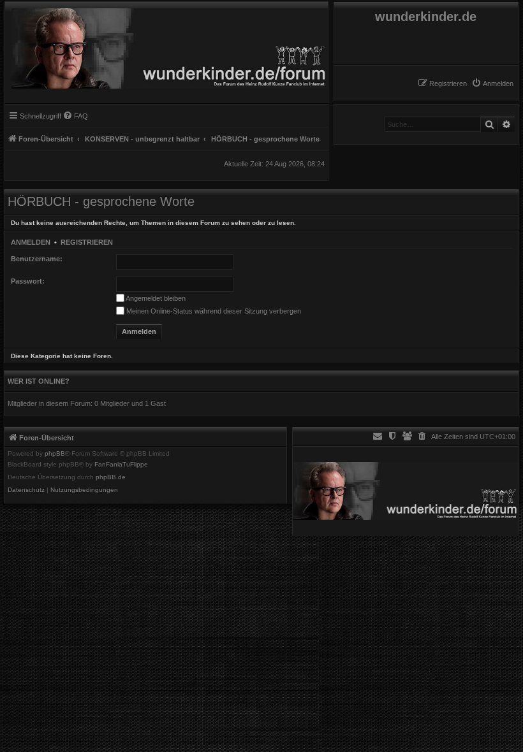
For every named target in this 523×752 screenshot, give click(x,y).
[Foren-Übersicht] (166, 45)
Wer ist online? (39, 381)
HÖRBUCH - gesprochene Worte (101, 201)
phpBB (55, 454)
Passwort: (28, 281)
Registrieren (87, 242)
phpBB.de (111, 477)
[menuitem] (492, 83)
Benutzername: (37, 259)
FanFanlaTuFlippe (121, 464)
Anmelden (30, 242)
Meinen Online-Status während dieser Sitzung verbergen (212, 311)
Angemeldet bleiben (155, 298)
